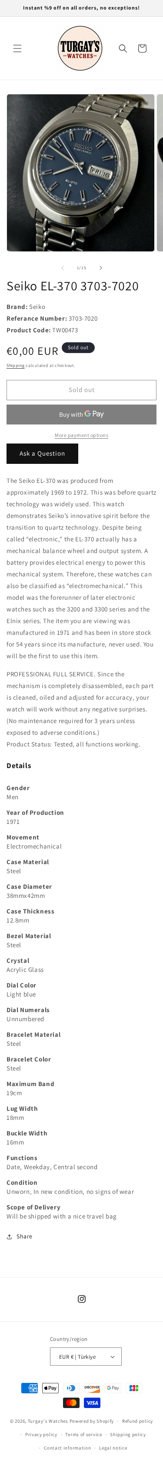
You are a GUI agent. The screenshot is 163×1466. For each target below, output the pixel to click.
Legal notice (113, 1448)
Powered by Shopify (92, 1421)
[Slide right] (100, 267)
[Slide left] (62, 267)
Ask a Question (42, 453)
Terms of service (83, 1434)
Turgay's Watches (48, 1421)
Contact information (67, 1448)
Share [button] (25, 1236)
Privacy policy (41, 1434)
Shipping (16, 365)
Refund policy (137, 1421)
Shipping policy (128, 1434)
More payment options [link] (81, 435)
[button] (17, 48)
